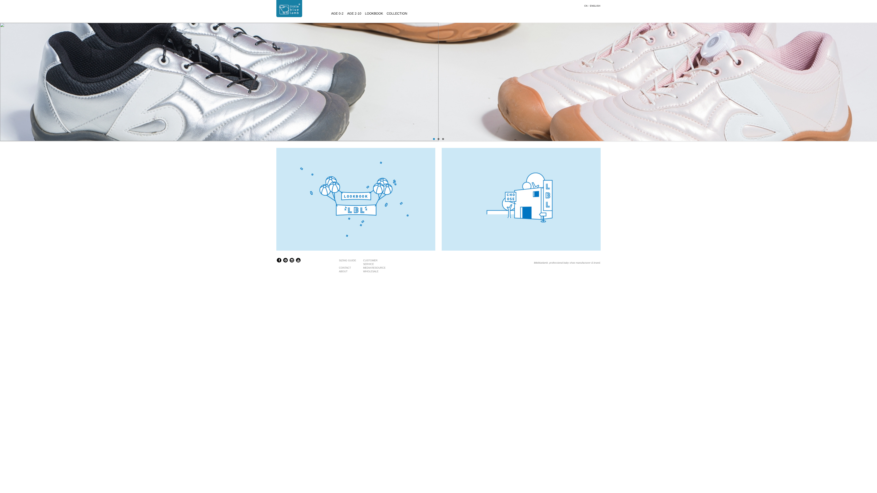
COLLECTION (397, 13)
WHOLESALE (370, 271)
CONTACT (345, 267)
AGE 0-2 (337, 13)
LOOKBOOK (374, 13)
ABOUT (343, 271)
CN (585, 6)
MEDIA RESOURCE (374, 267)
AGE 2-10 (354, 13)
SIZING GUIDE (347, 260)
